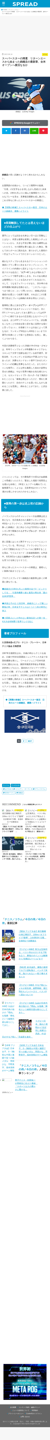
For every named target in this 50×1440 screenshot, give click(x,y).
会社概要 (13, 1407)
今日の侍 (16, 785)
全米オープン (9, 793)
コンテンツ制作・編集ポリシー (29, 1407)
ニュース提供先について (20, 1410)
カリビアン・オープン (23, 789)
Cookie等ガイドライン (34, 1413)
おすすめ (8, 789)
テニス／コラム (14, 919)
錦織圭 (20, 793)
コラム (7, 785)
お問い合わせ (25, 1416)
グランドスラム (40, 789)
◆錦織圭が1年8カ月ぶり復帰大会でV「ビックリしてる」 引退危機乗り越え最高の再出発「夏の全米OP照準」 (24, 592)
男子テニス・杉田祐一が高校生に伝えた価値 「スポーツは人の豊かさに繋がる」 (26, 1085)
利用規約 (35, 1410)
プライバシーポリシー (16, 1413)
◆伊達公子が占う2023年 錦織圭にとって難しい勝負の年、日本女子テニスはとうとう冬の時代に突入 (25, 607)
